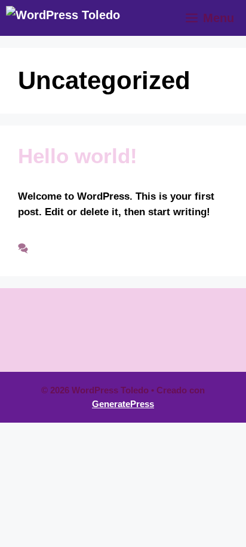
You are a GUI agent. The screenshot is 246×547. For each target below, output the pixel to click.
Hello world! (77, 155)
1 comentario (65, 248)
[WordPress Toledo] (63, 18)
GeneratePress (123, 404)
